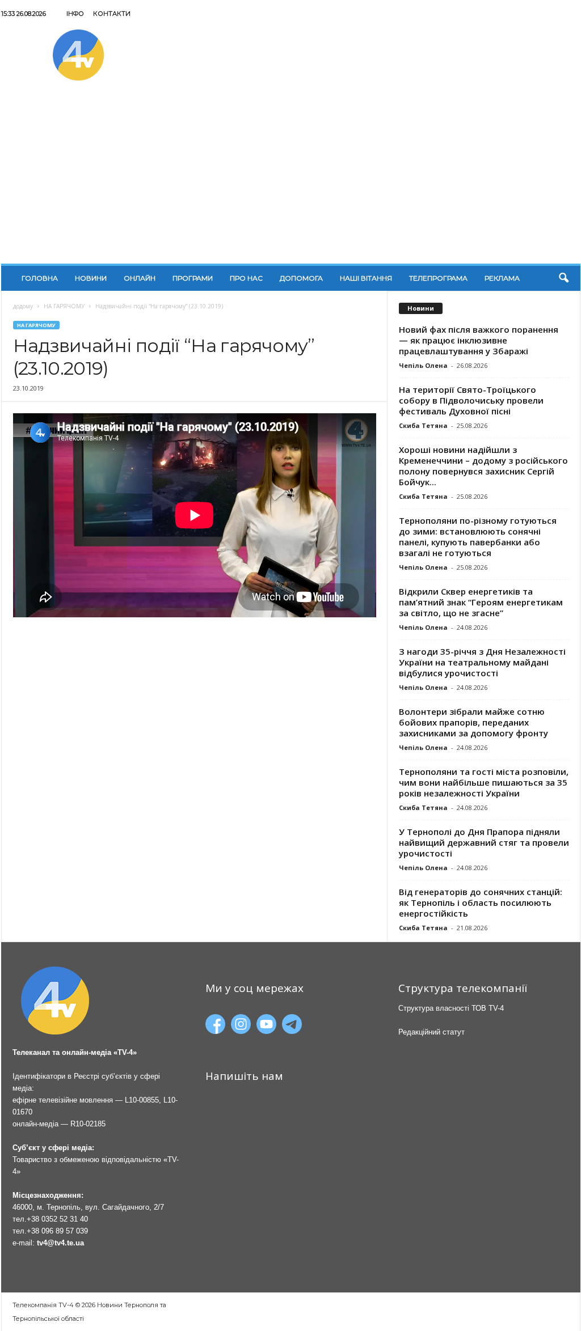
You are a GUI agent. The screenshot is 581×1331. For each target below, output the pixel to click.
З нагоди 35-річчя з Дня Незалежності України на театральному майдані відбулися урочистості (482, 662)
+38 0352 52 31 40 (57, 1219)
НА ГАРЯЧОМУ (64, 306)
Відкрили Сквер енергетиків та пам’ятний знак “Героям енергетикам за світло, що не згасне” (481, 602)
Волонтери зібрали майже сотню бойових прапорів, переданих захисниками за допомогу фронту (473, 722)
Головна (40, 278)
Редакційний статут (431, 1032)
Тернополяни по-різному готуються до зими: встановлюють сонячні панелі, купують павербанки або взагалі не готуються (478, 536)
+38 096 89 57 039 (57, 1231)
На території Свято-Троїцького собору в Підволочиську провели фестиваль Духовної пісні (471, 400)
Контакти (111, 14)
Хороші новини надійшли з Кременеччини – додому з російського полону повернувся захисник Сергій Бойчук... (483, 466)
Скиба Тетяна (423, 425)
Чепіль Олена (423, 365)
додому (23, 306)
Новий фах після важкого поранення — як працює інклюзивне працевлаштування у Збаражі (478, 340)
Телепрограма (438, 278)
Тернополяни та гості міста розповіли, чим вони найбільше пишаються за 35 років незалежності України (484, 782)
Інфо (75, 14)
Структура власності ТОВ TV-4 (451, 1008)
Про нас (246, 278)
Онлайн (139, 278)
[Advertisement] (290, 178)
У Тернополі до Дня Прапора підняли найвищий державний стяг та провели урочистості (484, 842)
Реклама (502, 278)
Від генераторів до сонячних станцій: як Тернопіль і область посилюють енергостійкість (480, 902)
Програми (192, 278)
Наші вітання (366, 278)
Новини (91, 278)
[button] (563, 278)
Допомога (301, 278)
